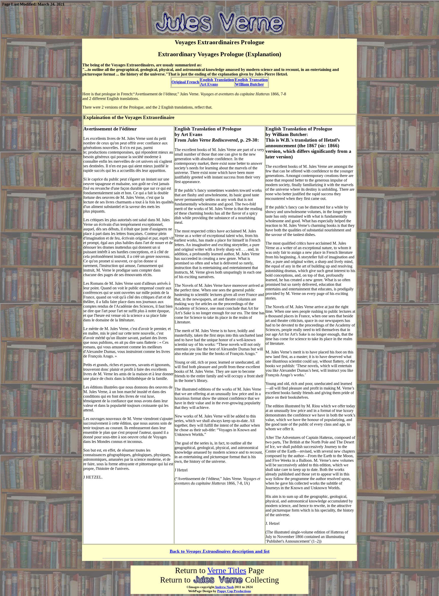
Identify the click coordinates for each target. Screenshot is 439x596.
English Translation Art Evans (217, 82)
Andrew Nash (224, 587)
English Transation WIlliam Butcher (251, 82)
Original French (185, 82)
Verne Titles (226, 570)
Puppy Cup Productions (234, 591)
